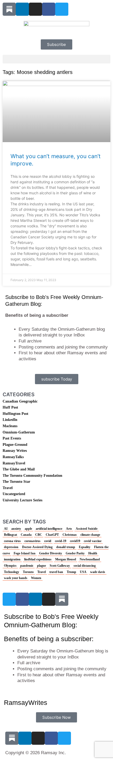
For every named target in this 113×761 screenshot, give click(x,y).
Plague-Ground (15, 445)
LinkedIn (10, 420)
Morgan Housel (65, 559)
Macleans (10, 426)
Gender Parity (75, 553)
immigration (12, 559)
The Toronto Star (16, 482)
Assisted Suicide (86, 528)
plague (41, 565)
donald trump (65, 547)
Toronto (28, 572)
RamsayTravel (14, 463)
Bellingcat (10, 535)
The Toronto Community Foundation (32, 476)
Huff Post (10, 407)
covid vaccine (92, 541)
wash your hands (15, 578)
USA (83, 572)
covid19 (75, 541)
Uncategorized (14, 494)
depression (11, 547)
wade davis (97, 572)
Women (36, 578)
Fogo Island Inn (24, 553)
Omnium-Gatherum (19, 432)
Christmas (70, 535)
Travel (8, 488)
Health (92, 553)
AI (6, 528)
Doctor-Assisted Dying (37, 547)
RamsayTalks (13, 457)
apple (28, 528)
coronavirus (32, 541)
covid (47, 541)
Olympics (10, 565)
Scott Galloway (60, 565)
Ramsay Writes (15, 451)
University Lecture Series (22, 500)
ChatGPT (52, 535)
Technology (11, 572)
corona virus (12, 541)
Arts (69, 528)
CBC (38, 535)
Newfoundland (90, 559)
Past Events (12, 438)
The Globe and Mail (19, 469)
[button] (56, 59)
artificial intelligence (49, 528)
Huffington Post (15, 414)
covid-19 (60, 541)
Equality (84, 547)
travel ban (56, 572)
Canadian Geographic (20, 401)
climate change (90, 535)
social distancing (85, 565)
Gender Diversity (50, 553)
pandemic (26, 565)
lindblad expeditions (38, 559)
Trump (71, 572)
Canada (26, 535)
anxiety (16, 528)
